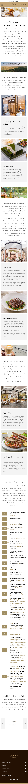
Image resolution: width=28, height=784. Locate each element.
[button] (23, 4)
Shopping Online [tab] (6, 768)
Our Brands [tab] (4, 771)
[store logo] (14, 5)
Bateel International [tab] (6, 762)
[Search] (21, 4)
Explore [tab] (4, 765)
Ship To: (4, 775)
